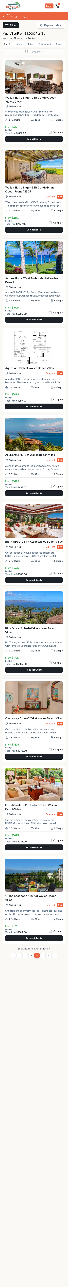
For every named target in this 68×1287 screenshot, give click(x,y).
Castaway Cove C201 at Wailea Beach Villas (34, 718)
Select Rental (34, 139)
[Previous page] (13, 955)
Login (49, 5)
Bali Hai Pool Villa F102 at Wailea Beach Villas (34, 541)
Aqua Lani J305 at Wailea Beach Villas (29, 368)
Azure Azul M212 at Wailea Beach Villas (30, 454)
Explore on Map (53, 25)
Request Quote (34, 319)
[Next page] (54, 955)
